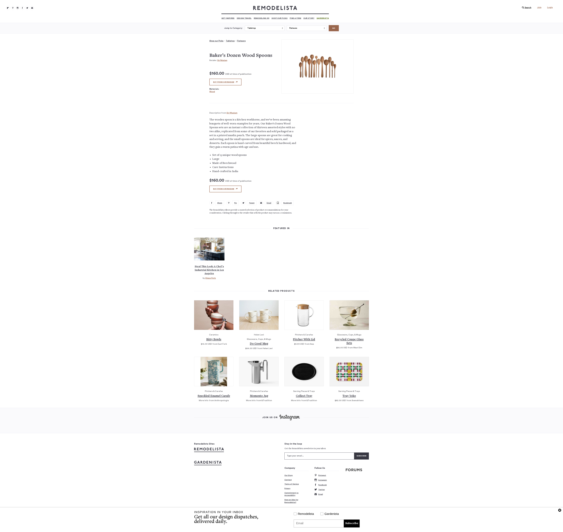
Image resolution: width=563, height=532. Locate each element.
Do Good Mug (259, 343)
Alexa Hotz (210, 278)
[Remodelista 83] (27, 8)
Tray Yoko (349, 396)
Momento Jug (259, 396)
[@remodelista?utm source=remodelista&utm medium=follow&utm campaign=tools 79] (8, 8)
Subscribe (351, 523)
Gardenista (323, 18)
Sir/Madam (222, 60)
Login (550, 7)
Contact (288, 480)
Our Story (308, 18)
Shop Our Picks (280, 18)
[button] (525, 7)
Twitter (321, 489)
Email (320, 494)
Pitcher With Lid (304, 339)
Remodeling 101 (261, 18)
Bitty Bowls (213, 339)
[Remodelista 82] (22, 8)
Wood (212, 92)
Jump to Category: (233, 28)
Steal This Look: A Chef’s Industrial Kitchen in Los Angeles (209, 270)
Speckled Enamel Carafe (214, 396)
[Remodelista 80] (13, 8)
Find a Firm (295, 18)
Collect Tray (304, 396)
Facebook (322, 485)
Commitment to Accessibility (291, 494)
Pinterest (322, 475)
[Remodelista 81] (18, 8)
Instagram (322, 480)
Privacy (287, 488)
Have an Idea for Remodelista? (291, 501)
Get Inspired (228, 18)
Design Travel (244, 18)
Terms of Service (291, 484)
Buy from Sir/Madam (223, 82)
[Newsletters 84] (32, 8)
